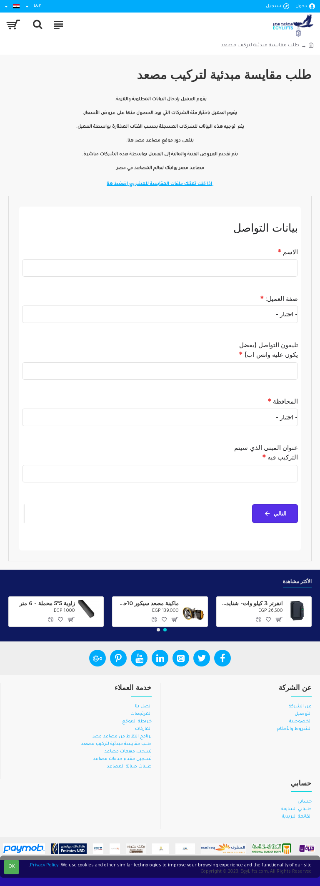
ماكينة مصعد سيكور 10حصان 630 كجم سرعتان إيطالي (147, 603)
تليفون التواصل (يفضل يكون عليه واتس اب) (268, 349)
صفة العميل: (279, 299)
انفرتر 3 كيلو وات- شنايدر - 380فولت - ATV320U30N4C (251, 603)
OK (11, 867)
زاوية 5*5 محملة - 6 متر (47, 603)
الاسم (288, 252)
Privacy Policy (44, 865)
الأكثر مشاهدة (297, 581)
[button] (165, 629)
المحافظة (283, 401)
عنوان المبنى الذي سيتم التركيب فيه (266, 452)
